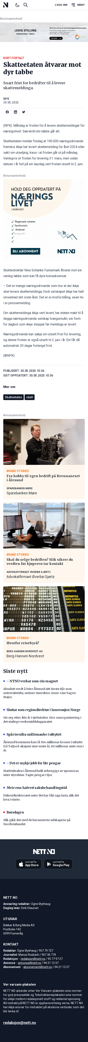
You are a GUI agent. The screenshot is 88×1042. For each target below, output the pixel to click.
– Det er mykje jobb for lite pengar (34, 763)
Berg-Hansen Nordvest (25, 656)
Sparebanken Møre (22, 493)
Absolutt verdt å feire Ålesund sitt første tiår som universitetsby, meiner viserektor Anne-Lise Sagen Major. (39, 693)
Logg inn (61, 4)
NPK (6, 98)
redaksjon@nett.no (33, 958)
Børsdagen (15, 812)
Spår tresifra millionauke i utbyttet (34, 734)
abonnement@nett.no (37, 967)
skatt (29, 397)
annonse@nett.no (29, 963)
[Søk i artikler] (25, 4)
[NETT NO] (9, 4)
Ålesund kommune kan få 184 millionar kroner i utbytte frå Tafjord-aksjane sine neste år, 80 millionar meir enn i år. (43, 746)
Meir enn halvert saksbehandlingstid (37, 788)
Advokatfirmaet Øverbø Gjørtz (31, 576)
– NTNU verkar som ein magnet (32, 681)
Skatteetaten (13, 397)
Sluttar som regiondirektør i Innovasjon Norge (43, 710)
